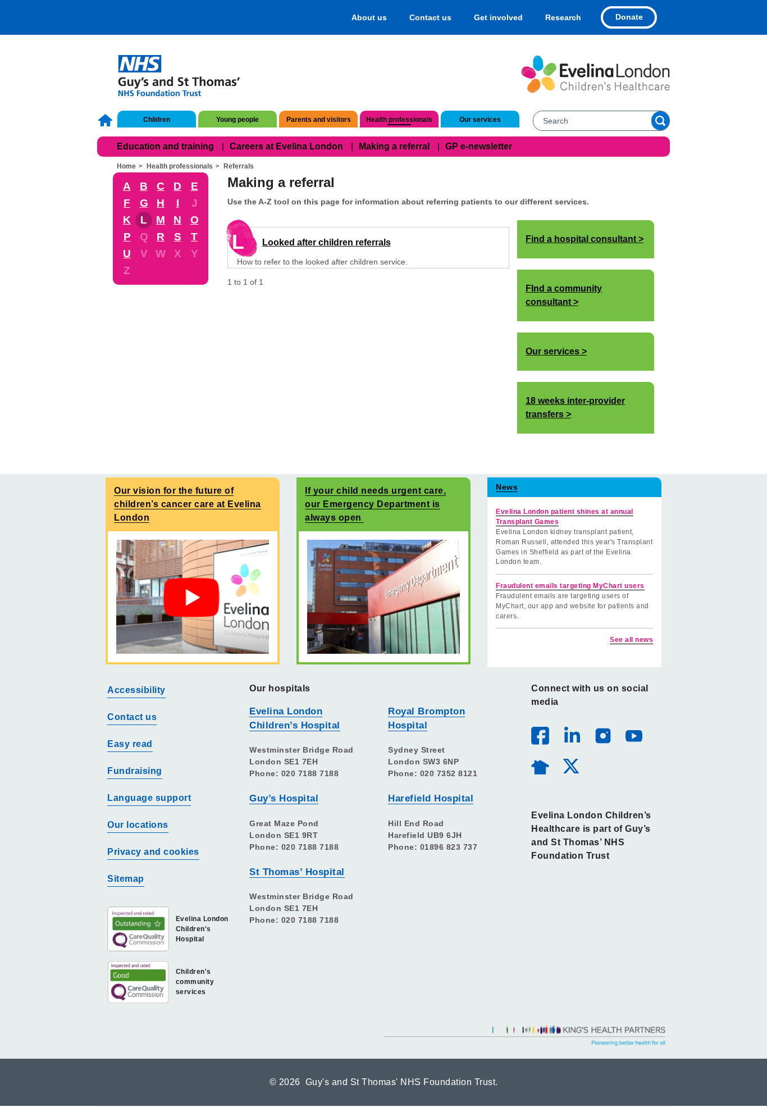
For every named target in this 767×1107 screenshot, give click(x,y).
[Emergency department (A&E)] (383, 596)
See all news (631, 640)
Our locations (137, 825)
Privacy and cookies (153, 852)
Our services (480, 120)
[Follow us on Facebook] (540, 736)
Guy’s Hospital (283, 798)
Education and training (165, 146)
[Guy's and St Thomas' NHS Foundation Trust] (171, 74)
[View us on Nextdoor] (539, 765)
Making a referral (394, 146)
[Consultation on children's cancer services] (192, 596)
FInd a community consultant (564, 295)
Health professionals (399, 120)
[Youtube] (633, 735)
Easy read (130, 744)
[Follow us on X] (570, 765)
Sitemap (125, 878)
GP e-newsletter (478, 146)
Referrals (238, 166)
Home (106, 120)
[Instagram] (602, 735)
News (507, 486)
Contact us (430, 17)
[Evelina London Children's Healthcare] (595, 74)
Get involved (498, 17)
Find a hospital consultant (581, 239)
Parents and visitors (318, 120)
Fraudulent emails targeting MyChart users (570, 586)
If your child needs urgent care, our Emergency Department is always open (375, 504)
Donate (629, 16)
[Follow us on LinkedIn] (571, 735)
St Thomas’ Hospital (297, 872)
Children (156, 120)
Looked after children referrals (326, 242)
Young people (237, 120)
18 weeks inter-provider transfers (575, 407)
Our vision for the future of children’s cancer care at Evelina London (187, 504)
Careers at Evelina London (286, 146)
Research (563, 17)
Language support (149, 798)
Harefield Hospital (430, 798)
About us (369, 17)
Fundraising (134, 771)
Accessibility (136, 690)
